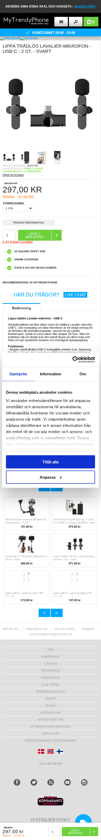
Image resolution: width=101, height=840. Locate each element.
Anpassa (47, 477)
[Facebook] (17, 782)
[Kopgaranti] (50, 804)
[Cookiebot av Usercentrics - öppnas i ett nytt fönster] (72, 359)
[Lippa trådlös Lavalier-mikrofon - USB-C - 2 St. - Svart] (49, 149)
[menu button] (61, 21)
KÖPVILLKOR (50, 733)
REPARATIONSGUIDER (50, 691)
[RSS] (50, 782)
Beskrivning (21, 307)
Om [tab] (83, 374)
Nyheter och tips (50, 719)
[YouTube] (67, 782)
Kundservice (50, 656)
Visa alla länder (50, 763)
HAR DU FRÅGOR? (50, 294)
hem (50, 649)
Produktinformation (28, 222)
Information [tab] (50, 374)
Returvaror (51, 670)
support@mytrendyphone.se (50, 634)
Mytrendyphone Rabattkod (51, 726)
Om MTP (50, 698)
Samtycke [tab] (18, 374)
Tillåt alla (50, 462)
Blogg (50, 705)
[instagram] (84, 782)
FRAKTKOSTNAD (13, 175)
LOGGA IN (50, 663)
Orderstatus (50, 677)
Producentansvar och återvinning (50, 740)
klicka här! (85, 6)
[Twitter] (34, 782)
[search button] (76, 21)
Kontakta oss (50, 712)
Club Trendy (50, 684)
